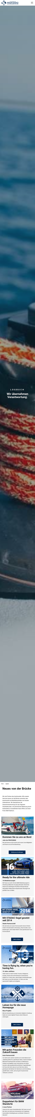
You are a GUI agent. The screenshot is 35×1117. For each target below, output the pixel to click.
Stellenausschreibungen (17, 852)
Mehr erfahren (17, 939)
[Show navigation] (32, 3)
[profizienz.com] (9, 3)
